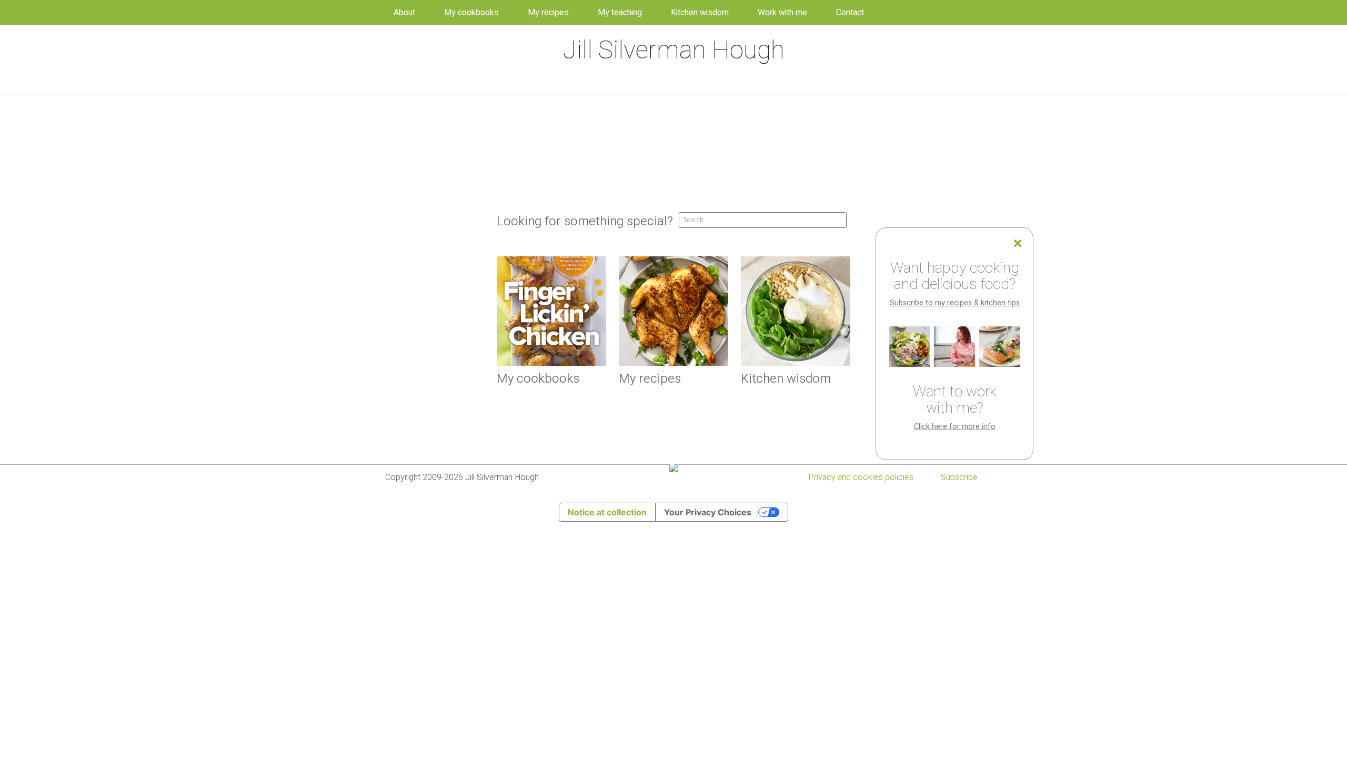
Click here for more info (955, 426)
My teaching (620, 12)
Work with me (782, 12)
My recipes (548, 12)
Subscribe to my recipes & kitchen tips (955, 302)
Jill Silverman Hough (674, 50)
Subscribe (959, 477)
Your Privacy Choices (707, 512)
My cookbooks (471, 12)
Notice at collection (607, 512)
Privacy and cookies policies (860, 477)
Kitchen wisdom (700, 12)
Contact (850, 12)
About (404, 12)
